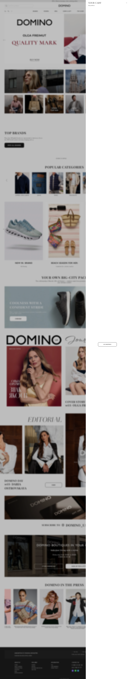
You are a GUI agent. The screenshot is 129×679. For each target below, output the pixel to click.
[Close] (126, 3)
